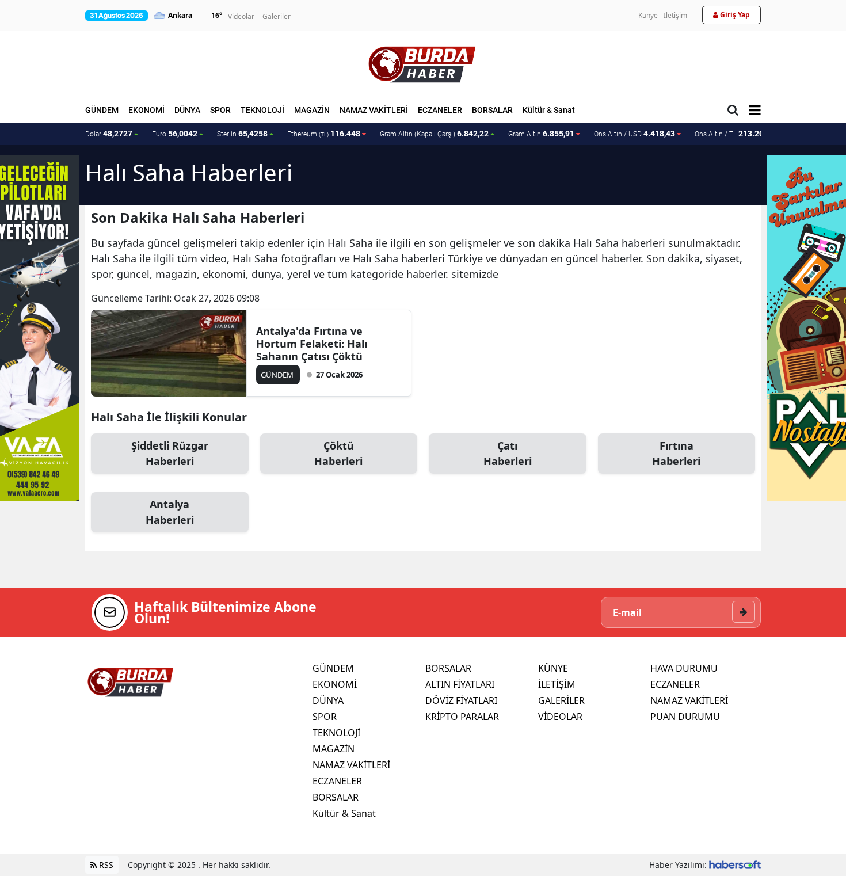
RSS (105, 864)
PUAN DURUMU (685, 716)
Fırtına (676, 453)
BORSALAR (492, 110)
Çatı (507, 453)
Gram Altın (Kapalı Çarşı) (434, 133)
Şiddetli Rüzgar (169, 453)
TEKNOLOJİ (262, 110)
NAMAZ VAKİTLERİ (374, 110)
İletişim (675, 15)
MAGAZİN (312, 110)
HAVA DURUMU (684, 668)
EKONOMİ (146, 110)
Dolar (108, 133)
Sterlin (242, 133)
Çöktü (338, 453)
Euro (174, 133)
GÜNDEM (102, 110)
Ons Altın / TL (737, 133)
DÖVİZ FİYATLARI (461, 700)
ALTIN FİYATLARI (459, 684)
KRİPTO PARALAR (462, 716)
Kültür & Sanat (549, 110)
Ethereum (323, 133)
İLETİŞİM (557, 684)
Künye (648, 15)
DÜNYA (187, 110)
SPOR (220, 110)
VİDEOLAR (560, 716)
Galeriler (276, 16)
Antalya (170, 512)
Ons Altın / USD (634, 133)
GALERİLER (561, 700)
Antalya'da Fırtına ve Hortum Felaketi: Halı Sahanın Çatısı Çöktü (311, 344)
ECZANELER (440, 110)
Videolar (241, 16)
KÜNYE (553, 668)
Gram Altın (541, 133)
